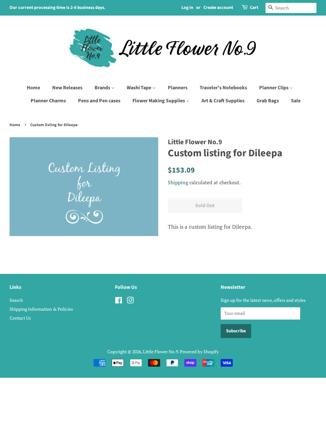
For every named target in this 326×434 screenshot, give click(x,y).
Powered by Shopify (199, 352)
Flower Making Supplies (159, 100)
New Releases (67, 87)
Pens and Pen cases (99, 100)
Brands (103, 87)
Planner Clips (274, 87)
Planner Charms (48, 100)
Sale (296, 100)
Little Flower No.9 (160, 352)
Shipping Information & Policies (41, 309)
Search (16, 300)
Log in (187, 7)
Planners (178, 87)
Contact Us (20, 318)
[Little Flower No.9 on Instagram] (130, 301)
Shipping (178, 182)
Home (33, 87)
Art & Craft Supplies (223, 100)
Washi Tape (139, 87)
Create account (218, 7)
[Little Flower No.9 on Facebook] (118, 301)
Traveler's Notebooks (223, 87)
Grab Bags (268, 100)
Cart (254, 7)
